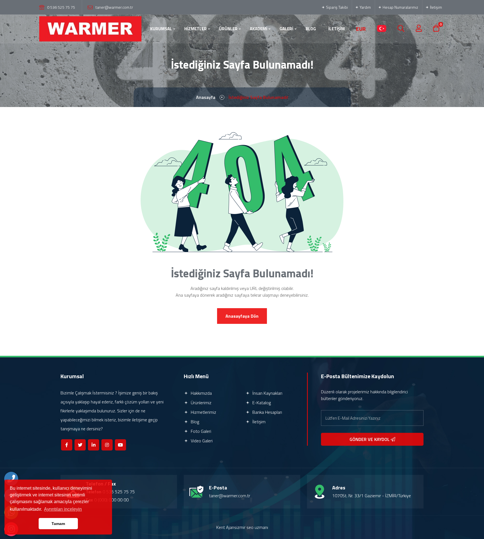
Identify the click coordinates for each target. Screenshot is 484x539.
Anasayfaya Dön (242, 316)
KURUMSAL (161, 28)
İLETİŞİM (336, 28)
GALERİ (286, 28)
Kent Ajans (226, 527)
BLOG (311, 28)
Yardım (365, 7)
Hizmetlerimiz (203, 412)
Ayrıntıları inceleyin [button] (63, 509)
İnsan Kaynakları (266, 393)
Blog (194, 421)
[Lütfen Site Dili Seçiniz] (381, 29)
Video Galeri (201, 440)
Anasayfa (205, 97)
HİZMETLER (195, 28)
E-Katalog (261, 402)
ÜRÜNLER (228, 28)
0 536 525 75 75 (61, 7)
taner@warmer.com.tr (114, 7)
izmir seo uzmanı (252, 527)
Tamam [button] (58, 523)
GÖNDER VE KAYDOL (370, 439)
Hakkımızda (201, 393)
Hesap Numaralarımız (400, 7)
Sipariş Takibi (336, 7)
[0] (436, 29)
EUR (361, 29)
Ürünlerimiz (200, 402)
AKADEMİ (258, 28)
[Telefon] (11, 479)
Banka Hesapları (266, 412)
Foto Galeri (200, 431)
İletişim (435, 7)
